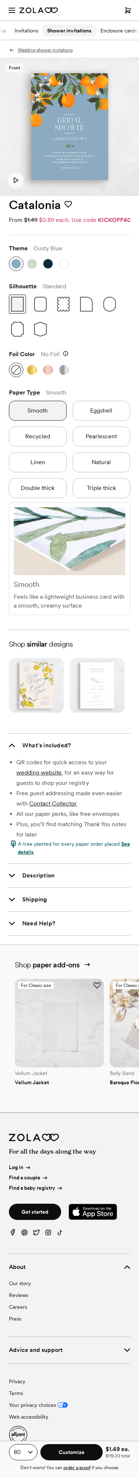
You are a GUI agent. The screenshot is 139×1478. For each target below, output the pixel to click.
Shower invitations (69, 31)
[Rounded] (40, 304)
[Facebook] (12, 1234)
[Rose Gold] (48, 370)
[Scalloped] (63, 304)
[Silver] (64, 370)
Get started (34, 1212)
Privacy (17, 1381)
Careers (18, 1307)
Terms (16, 1393)
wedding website (39, 772)
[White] (64, 264)
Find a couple (24, 1177)
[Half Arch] (86, 304)
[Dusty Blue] (16, 264)
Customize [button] (72, 1452)
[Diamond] (40, 329)
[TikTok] (60, 1234)
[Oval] (109, 304)
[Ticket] (17, 329)
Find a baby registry (32, 1188)
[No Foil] (16, 370)
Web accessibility (28, 1417)
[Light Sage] (32, 264)
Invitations (26, 31)
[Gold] (32, 370)
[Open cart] (128, 10)
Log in (16, 1168)
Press (15, 1319)
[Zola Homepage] (38, 10)
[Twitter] (36, 1234)
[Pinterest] (24, 1234)
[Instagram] (48, 1234)
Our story (20, 1283)
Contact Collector (53, 803)
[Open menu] (11, 10)
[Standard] (17, 304)
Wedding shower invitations (45, 50)
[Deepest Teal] (48, 264)
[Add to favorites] (68, 204)
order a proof (76, 1467)
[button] (15, 180)
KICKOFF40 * (116, 219)
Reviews (18, 1295)
